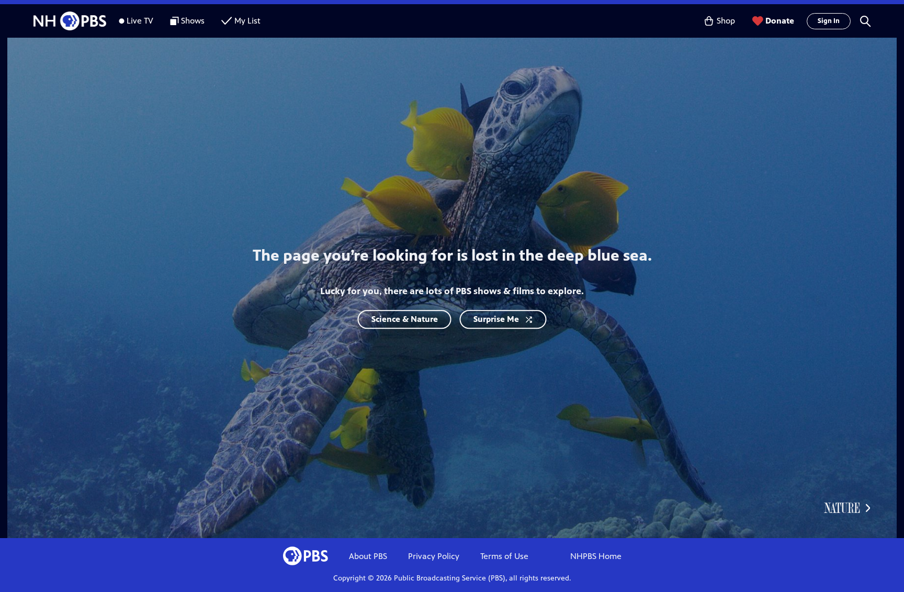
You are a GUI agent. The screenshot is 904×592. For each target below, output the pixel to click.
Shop (726, 21)
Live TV (140, 21)
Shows (193, 21)
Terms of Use (504, 556)
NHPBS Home (596, 556)
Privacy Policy (433, 556)
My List (247, 21)
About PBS (368, 556)
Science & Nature (404, 319)
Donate (779, 21)
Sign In (829, 21)
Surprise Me (496, 319)
